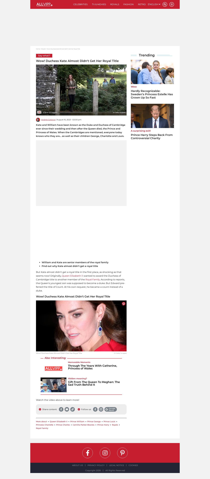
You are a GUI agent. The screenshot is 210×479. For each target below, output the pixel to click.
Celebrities (80, 4)
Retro (142, 4)
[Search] (165, 4)
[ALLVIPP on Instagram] (105, 453)
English (153, 4)
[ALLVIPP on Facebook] (87, 453)
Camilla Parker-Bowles (83, 425)
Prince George (94, 421)
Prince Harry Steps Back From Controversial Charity (152, 136)
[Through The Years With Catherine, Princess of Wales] (54, 368)
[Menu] (171, 4)
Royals (114, 4)
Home (38, 49)
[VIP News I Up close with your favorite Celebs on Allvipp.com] (53, 4)
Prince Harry (103, 425)
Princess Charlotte (44, 425)
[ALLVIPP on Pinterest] (122, 453)
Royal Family (92, 279)
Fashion (128, 4)
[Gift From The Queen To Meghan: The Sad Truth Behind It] (54, 385)
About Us (77, 465)
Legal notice (116, 465)
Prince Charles (63, 425)
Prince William (77, 421)
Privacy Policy (96, 465)
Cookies (133, 465)
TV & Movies (99, 4)
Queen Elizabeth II (72, 275)
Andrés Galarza (48, 120)
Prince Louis (109, 421)
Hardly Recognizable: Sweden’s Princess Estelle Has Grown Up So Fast (152, 94)
